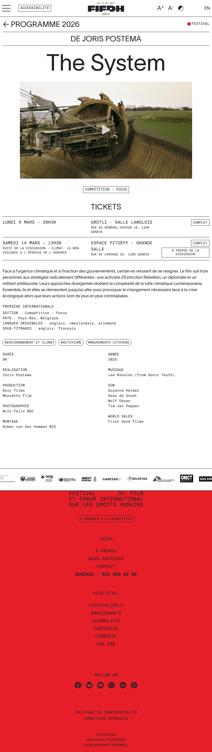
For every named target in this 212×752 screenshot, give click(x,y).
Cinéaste (106, 636)
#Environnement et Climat (29, 342)
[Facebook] (78, 684)
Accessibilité (34, 8)
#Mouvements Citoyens (108, 342)
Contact (106, 566)
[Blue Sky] (89, 684)
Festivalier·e (106, 605)
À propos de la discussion (185, 252)
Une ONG (106, 644)
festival (200, 24)
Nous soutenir (106, 558)
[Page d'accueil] (106, 8)
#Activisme (71, 342)
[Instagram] (111, 684)
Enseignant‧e (106, 613)
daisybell (119, 745)
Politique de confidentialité (106, 712)
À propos (106, 551)
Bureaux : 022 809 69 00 (106, 574)
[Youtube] (100, 684)
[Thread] (134, 684)
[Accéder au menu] (6, 8)
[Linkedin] (123, 684)
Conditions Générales (106, 719)
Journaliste (106, 621)
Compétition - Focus (106, 189)
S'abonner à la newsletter (106, 519)
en (207, 8)
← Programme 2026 (41, 24)
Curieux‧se (105, 628)
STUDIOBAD (116, 740)
